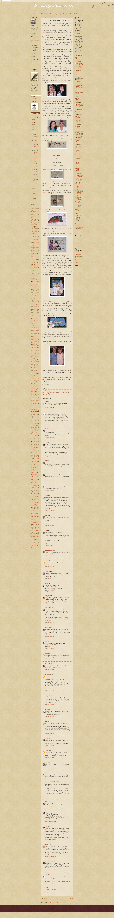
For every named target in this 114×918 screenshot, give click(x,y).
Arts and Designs (79, 260)
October (35, 144)
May (35, 172)
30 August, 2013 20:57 (49, 716)
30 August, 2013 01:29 (49, 556)
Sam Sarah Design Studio (35, 462)
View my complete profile (35, 41)
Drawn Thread (35, 303)
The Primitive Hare (79, 147)
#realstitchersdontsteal (35, 207)
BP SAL (33, 235)
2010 (33, 191)
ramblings (32, 454)
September (36, 147)
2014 (33, 132)
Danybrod (35, 290)
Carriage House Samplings (35, 243)
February (36, 179)
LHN (38, 370)
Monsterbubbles (33, 408)
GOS (36, 321)
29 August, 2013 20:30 (49, 456)
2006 (33, 201)
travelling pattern (35, 524)
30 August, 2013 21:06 (49, 733)
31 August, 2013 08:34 (49, 745)
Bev (46, 709)
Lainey (63, 228)
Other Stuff (47, 394)
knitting (34, 360)
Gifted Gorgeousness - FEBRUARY (79, 227)
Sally (33, 25)
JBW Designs (34, 347)
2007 (33, 198)
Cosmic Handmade (34, 269)
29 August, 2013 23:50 (49, 490)
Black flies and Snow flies (79, 183)
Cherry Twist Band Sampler (79, 94)
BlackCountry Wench (79, 86)
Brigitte (46, 844)
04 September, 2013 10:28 (50, 890)
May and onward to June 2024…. (79, 178)
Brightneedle (33, 236)
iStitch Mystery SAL (35, 343)
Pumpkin (47, 773)
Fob (38, 314)
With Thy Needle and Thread (35, 539)
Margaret (47, 571)
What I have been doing (78, 107)
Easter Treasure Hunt (79, 212)
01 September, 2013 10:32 (50, 821)
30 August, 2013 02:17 (49, 566)
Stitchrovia (35, 498)
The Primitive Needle (35, 505)
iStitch (77, 162)
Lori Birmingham (34, 386)
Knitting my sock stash (79, 88)
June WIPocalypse (78, 204)
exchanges (33, 309)
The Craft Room (78, 198)
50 (32, 208)
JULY (77, 113)
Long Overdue (79, 101)
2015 (33, 130)
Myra (51, 184)
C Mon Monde (34, 241)
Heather (47, 473)
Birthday (32, 222)
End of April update (78, 142)
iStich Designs (34, 341)
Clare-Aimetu (48, 608)
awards (34, 213)
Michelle (46, 750)
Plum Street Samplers (35, 436)
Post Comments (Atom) (52, 902)
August (35, 150)
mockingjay (32, 406)
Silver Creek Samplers (35, 480)
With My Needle (35, 535)
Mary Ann (47, 485)
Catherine (47, 802)
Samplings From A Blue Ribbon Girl (79, 71)
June (35, 169)
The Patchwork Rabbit (78, 257)
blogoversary (33, 230)
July (34, 167)
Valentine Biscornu (78, 164)
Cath (68, 371)
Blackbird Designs (34, 225)
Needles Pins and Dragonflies (79, 105)
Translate (35, 98)
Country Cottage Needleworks (34, 278)
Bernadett (47, 674)
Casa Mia (32, 245)
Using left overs (79, 60)
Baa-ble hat (33, 214)
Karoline (46, 738)
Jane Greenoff (34, 344)
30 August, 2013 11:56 (49, 669)
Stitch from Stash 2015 (35, 494)
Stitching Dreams (78, 117)
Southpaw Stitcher (49, 861)
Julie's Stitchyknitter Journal (79, 224)
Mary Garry (34, 393)
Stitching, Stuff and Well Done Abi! (35, 159)
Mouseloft (32, 409)
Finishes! (78, 219)
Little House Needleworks (61, 392)
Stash (32, 489)
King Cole (37, 358)
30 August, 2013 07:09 (49, 603)
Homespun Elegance (33, 337)
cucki (46, 641)
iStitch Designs (79, 92)
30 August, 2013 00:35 (49, 545)
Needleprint (33, 417)
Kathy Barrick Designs (35, 355)
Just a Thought (34, 352)
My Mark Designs (34, 412)
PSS (31, 446)
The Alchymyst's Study (78, 210)
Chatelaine (36, 253)
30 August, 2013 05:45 (49, 591)
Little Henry (78, 81)
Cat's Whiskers (35, 249)
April (35, 174)
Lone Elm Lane (34, 385)
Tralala (35, 523)
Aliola (36, 210)
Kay (46, 653)
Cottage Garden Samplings (33, 272)
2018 (33, 122)
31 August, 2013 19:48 (49, 797)
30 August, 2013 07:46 (49, 636)
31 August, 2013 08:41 (49, 757)
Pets (36, 432)
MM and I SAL (34, 405)
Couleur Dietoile (34, 275)
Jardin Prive (33, 346)
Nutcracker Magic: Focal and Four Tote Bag (79, 74)
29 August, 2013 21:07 (49, 468)
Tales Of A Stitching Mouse (79, 133)
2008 (33, 196)
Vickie (46, 412)
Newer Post (45, 899)
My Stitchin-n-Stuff (79, 99)
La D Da (37, 366)
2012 (33, 186)
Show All (82, 232)
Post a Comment (47, 893)
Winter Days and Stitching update (79, 65)
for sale (33, 315)
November (36, 140)
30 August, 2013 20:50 (49, 704)
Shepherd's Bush (34, 475)
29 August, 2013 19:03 (49, 407)
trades (32, 521)
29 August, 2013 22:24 (49, 480)
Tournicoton (33, 519)
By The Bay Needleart (35, 239)
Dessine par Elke (35, 297)
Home (34, 14)
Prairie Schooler (35, 440)
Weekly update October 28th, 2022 (79, 186)
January (35, 183)
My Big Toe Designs (35, 410)
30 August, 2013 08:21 (49, 659)
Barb (44, 192)
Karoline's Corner (78, 169)
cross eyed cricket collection (35, 284)
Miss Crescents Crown (35, 402)
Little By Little (36, 372)
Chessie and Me (35, 260)
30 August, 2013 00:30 (49, 525)
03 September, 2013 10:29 (50, 856)
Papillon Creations (35, 428)
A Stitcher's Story (78, 80)
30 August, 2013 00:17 (49, 510)
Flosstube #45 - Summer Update (79, 171)
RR (36, 457)
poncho (35, 438)
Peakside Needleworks (78, 253)
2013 (33, 134)
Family (32, 311)
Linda (46, 515)
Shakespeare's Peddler (34, 471)
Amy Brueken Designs (35, 211)
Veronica (47, 875)
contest (36, 267)
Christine (47, 811)
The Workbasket (35, 515)
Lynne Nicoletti (33, 388)
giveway (32, 321)
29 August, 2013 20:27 (49, 437)
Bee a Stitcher (79, 129)
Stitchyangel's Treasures (52, 5)
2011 (33, 189)
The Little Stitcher (35, 501)
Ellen (46, 530)
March (35, 177)
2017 (33, 125)
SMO (36, 484)
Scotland (32, 467)
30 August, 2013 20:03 (49, 691)
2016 (33, 127)
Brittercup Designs (34, 238)
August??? (35, 164)
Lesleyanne (47, 595)
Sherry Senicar (34, 478)
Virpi (46, 401)
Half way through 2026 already (79, 135)
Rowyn (46, 583)
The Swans (78, 193)
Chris (46, 762)
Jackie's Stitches (48, 550)
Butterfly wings (79, 112)
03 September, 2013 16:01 (50, 870)
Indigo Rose (34, 339)
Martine (37, 391)
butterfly (47, 627)
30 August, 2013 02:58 (49, 578)
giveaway (50, 392)
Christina (47, 429)
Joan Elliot (33, 349)
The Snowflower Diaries (35, 510)
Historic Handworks (34, 333)
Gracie (46, 561)
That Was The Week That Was (36, 154)
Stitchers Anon (36, 496)
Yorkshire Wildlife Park (35, 545)
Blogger (64, 909)
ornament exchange (35, 422)
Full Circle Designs (35, 316)
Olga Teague (33, 419)
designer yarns (36, 295)
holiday (32, 335)
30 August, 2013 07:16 (49, 622)
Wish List (64, 14)
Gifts (47, 392)
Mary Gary (32, 394)
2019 (33, 120)
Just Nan (33, 354)
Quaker (37, 447)
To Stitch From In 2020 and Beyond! (48, 14)
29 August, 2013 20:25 (49, 424)
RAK (36, 452)
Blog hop (36, 228)
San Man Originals (35, 465)
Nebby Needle (34, 416)
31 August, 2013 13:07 (49, 768)
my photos (33, 414)
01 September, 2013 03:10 (50, 806)
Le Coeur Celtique (78, 140)
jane (46, 721)
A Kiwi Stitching (79, 64)
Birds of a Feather (35, 220)
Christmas (33, 263)
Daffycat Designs (35, 289)
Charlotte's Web (36, 252)
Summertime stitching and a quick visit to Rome (79, 121)
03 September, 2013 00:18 (50, 839)
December (36, 137)
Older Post (69, 899)
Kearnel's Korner (78, 202)
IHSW (38, 338)
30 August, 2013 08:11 (49, 648)
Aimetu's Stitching (78, 58)
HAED (54, 392)
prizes (36, 444)
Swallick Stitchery (34, 499)
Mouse (44, 32)
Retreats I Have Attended (79, 157)
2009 (33, 193)
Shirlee (46, 302)
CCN (33, 250)
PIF (31, 434)
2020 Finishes (73, 14)
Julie (46, 461)
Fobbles (76, 262)
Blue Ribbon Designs (35, 232)
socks (32, 485)
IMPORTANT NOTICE (78, 149)
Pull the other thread (49, 664)
